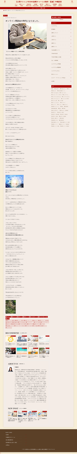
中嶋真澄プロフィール (10, 437)
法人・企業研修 (54, 60)
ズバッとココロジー (45, 322)
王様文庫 (62, 118)
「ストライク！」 (30, 322)
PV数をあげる (9, 322)
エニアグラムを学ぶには (57, 96)
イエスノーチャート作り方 (20, 325)
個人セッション (54, 74)
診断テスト (20, 316)
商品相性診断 (55, 108)
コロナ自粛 (35, 325)
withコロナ (35, 320)
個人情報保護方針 (9, 439)
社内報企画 (15, 322)
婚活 (60, 108)
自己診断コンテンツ (10, 325)
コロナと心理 (37, 322)
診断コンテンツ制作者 (10, 320)
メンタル (42, 324)
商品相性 (66, 106)
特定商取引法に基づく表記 (11, 442)
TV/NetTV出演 (54, 53)
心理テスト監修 (55, 116)
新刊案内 (53, 29)
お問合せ (7, 445)
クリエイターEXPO (23, 324)
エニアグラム (9, 327)
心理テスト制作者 (64, 114)
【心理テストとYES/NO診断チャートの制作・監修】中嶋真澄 (38, 2)
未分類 (8, 318)
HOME (5, 10)
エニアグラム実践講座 (56, 67)
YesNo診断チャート (34, 316)
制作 (62, 106)
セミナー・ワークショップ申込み (58, 77)
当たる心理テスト (55, 110)
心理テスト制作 (61, 112)
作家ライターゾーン (28, 320)
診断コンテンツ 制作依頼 (43, 320)
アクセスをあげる (22, 322)
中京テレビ (9, 324)
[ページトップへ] (0, 453)
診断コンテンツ (36, 324)
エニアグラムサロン (55, 70)
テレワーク (30, 324)
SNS (68, 88)
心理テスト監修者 (63, 116)
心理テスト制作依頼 (56, 114)
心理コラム (14, 316)
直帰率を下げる (15, 324)
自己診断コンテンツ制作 (65, 122)
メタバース (54, 104)
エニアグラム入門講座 (56, 63)
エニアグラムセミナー (56, 98)
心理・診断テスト (55, 118)
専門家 (64, 108)
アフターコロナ (29, 325)
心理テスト (9, 10)
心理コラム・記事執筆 (64, 110)
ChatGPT (57, 88)
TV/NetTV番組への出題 (43, 316)
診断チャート (26, 316)
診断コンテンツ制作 (19, 320)
